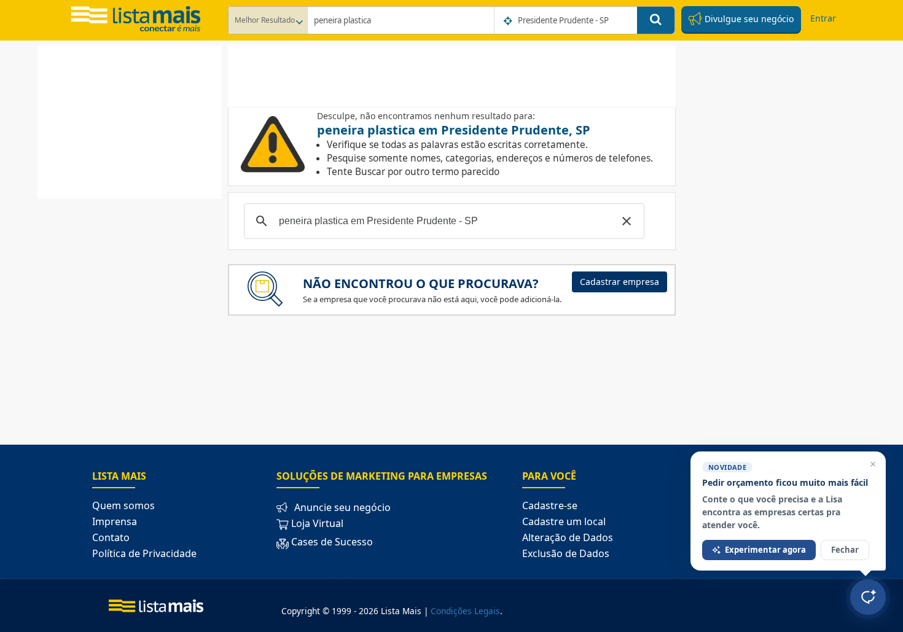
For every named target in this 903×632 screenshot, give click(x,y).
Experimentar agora (765, 549)
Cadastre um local (564, 521)
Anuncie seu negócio (342, 507)
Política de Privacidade (144, 553)
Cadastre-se (549, 505)
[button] (626, 221)
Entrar (823, 18)
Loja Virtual (316, 523)
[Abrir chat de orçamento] (868, 597)
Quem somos (123, 505)
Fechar (845, 549)
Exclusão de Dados (565, 553)
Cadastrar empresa (619, 281)
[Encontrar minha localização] (509, 21)
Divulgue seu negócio (748, 19)
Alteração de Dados (567, 537)
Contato (111, 537)
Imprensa (114, 521)
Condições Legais (465, 611)
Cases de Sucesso (332, 541)
